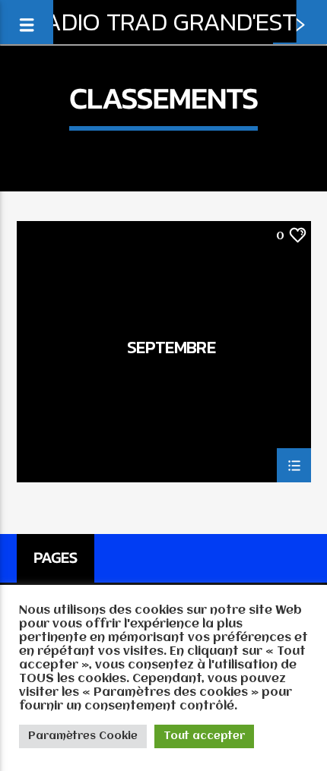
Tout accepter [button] (204, 736)
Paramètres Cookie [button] (83, 736)
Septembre (171, 349)
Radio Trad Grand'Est (164, 21)
